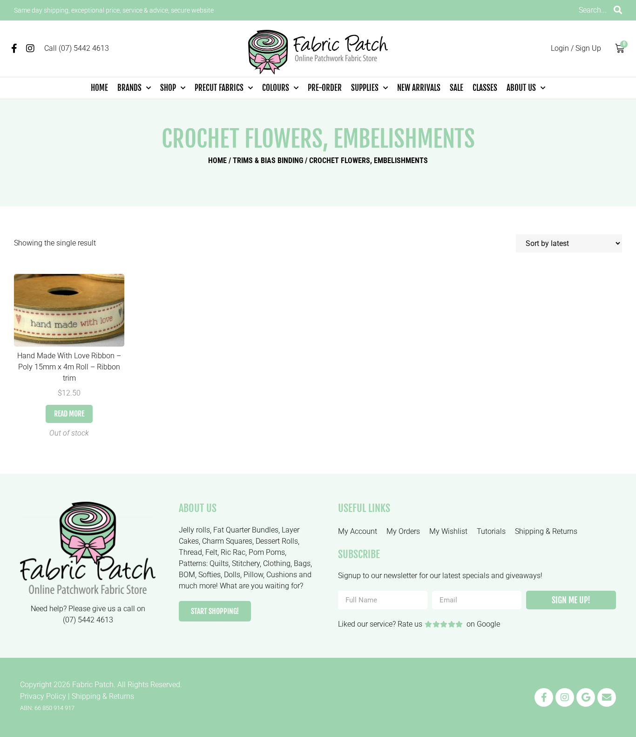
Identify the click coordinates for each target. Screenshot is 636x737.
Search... (593, 10)
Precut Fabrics (219, 88)
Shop (168, 88)
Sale (456, 88)
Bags (302, 563)
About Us (521, 88)
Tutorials (491, 531)
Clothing (277, 563)
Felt (211, 552)
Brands (129, 88)
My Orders (403, 531)
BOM (187, 574)
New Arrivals (418, 88)
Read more (69, 413)
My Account (357, 531)
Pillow (253, 574)
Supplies (365, 88)
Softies (209, 574)
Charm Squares (227, 541)
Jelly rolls (194, 529)
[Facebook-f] (14, 48)
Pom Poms (267, 552)
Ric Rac (233, 552)
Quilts (219, 563)
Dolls (232, 574)
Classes (485, 88)
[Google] (585, 697)
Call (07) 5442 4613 (76, 48)
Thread (190, 552)
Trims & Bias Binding (268, 160)
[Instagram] (30, 48)
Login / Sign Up (576, 48)
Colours (275, 88)
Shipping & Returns (546, 531)
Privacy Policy (43, 696)
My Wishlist (448, 531)
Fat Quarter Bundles (245, 529)
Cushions (281, 574)
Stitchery (246, 563)
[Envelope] (606, 697)
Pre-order (325, 88)
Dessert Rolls (277, 541)
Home (99, 88)
